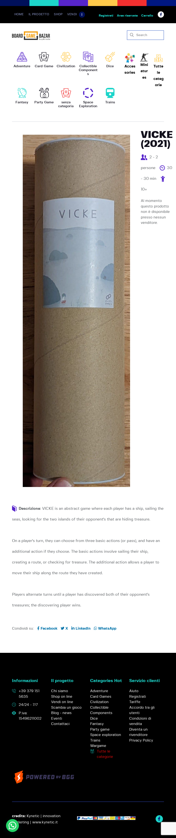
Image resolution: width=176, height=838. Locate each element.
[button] (12, 825)
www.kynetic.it (45, 822)
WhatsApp (106, 628)
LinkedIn (82, 628)
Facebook (48, 628)
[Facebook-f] (161, 14)
